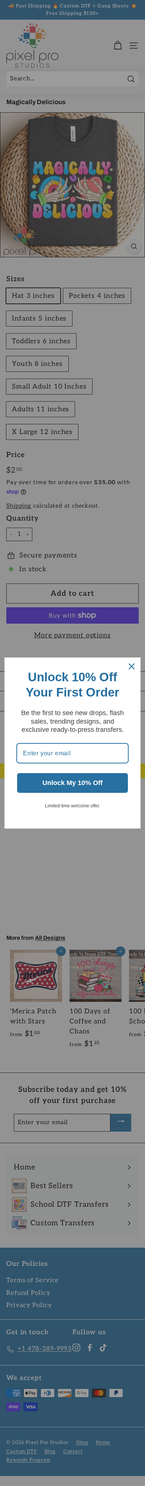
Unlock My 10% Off (72, 783)
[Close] (132, 666)
